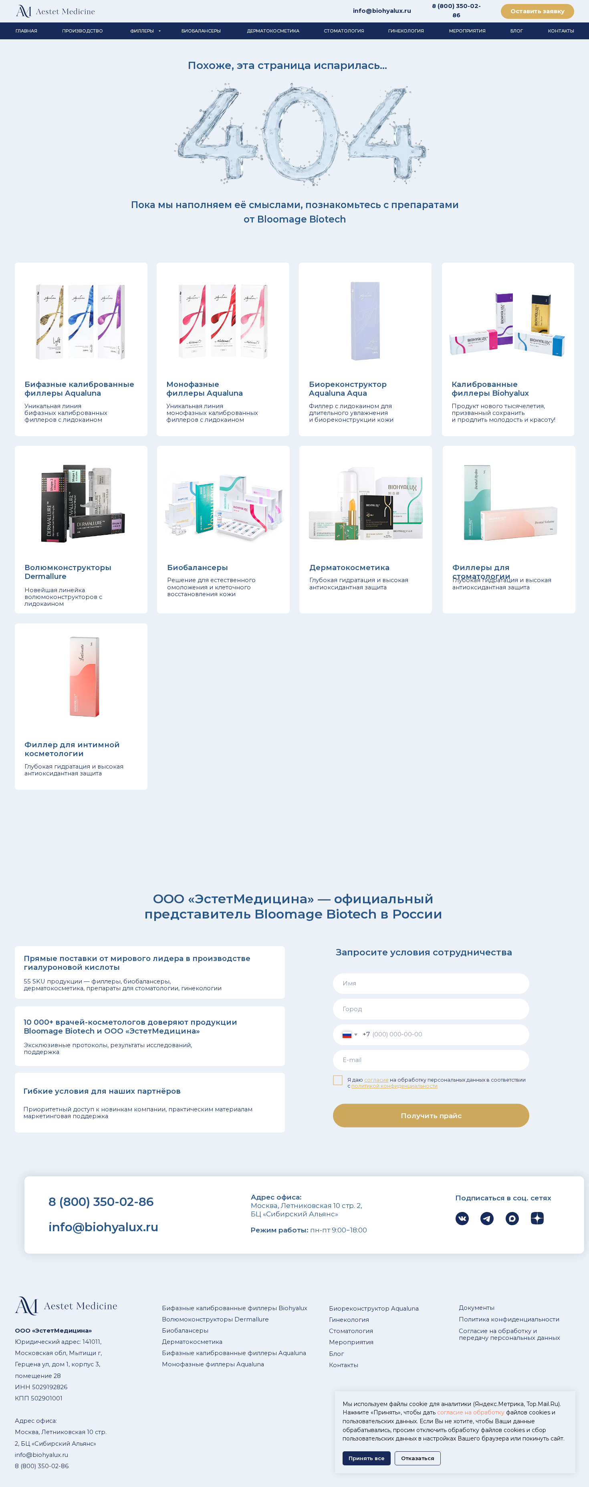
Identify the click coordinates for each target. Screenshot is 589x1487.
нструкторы (214, 1319)
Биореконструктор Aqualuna (374, 1308)
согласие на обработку (470, 1412)
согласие (376, 1080)
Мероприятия (351, 1342)
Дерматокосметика (192, 1341)
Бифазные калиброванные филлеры (219, 1308)
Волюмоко (179, 1319)
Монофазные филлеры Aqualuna (213, 1364)
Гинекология (349, 1319)
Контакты (343, 1365)
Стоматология (351, 1331)
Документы (476, 1307)
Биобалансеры (185, 1330)
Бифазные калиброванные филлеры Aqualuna (234, 1353)
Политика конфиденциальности (509, 1319)
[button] (538, 11)
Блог (336, 1354)
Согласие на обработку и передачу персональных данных (509, 1334)
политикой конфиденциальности (394, 1086)
